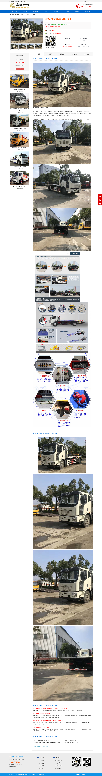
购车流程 (77, 11)
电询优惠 (20, 69)
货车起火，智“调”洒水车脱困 (69, 740)
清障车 (34, 14)
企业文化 (41, 763)
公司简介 (41, 760)
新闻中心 (35, 11)
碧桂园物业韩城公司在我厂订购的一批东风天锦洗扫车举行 (47, 742)
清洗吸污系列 (58, 765)
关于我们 (25, 11)
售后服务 (66, 11)
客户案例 (56, 11)
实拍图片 (50, 54)
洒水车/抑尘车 (58, 760)
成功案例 (86, 54)
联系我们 (84, 1)
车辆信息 (38, 54)
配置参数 (62, 54)
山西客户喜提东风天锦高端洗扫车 (70, 742)
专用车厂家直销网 (16, 756)
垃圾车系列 (58, 763)
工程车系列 (29, 14)
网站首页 (14, 11)
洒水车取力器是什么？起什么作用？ (42, 740)
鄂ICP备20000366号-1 (19, 774)
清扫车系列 (58, 768)
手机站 (90, 1)
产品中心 (46, 11)
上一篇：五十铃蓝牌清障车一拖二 (41, 746)
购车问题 (74, 54)
